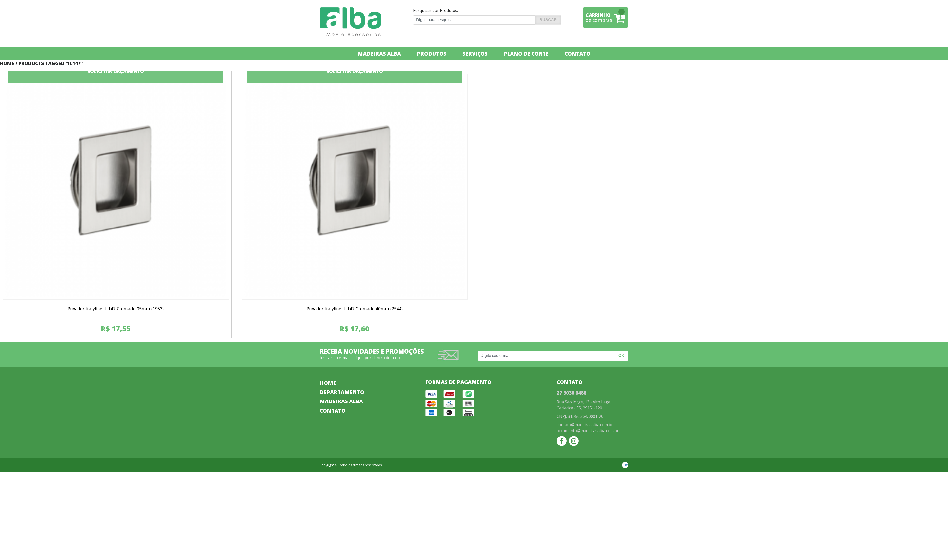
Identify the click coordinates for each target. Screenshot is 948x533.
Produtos (431, 53)
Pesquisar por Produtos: (435, 10)
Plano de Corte (526, 53)
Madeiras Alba (379, 53)
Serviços (475, 53)
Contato (577, 53)
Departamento (342, 392)
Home (7, 63)
